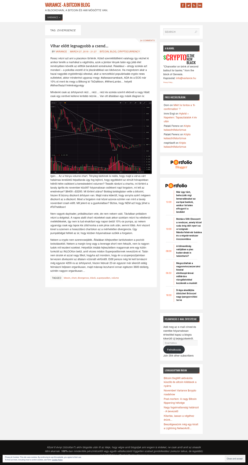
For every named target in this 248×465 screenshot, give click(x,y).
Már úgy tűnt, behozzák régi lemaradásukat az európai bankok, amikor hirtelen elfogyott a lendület (186, 202)
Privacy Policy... (168, 82)
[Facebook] (183, 5)
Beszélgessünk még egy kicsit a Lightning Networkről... (181, 426)
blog (113, 51)
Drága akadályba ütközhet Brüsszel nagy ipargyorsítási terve (186, 295)
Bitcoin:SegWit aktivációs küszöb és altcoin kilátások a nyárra (180, 382)
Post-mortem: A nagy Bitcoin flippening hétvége (180, 400)
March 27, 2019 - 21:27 (83, 51)
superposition (103, 277)
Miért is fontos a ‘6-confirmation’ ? (179, 107)
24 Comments (147, 40)
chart (73, 277)
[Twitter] (188, 5)
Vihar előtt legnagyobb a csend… (79, 46)
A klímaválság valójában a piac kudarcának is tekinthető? (184, 251)
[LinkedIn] (199, 5)
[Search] (195, 31)
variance (61, 51)
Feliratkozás (174, 349)
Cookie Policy (57, 459)
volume (115, 277)
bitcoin (104, 51)
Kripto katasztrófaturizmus (177, 127)
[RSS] (194, 5)
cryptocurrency (129, 51)
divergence (83, 277)
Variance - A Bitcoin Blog (67, 5)
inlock (93, 277)
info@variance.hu (186, 78)
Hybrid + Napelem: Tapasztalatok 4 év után (180, 117)
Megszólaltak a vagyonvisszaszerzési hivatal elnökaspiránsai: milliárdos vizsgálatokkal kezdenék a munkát (188, 273)
